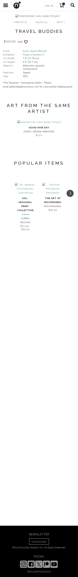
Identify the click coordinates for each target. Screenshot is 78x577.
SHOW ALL (42, 22)
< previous (20, 22)
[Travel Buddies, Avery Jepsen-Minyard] (37, 16)
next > (61, 22)
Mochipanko (52, 206)
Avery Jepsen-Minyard (34, 51)
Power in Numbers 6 (33, 54)
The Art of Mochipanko (52, 200)
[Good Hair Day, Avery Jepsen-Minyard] (39, 122)
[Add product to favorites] (26, 42)
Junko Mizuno (25, 220)
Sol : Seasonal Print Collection (25, 204)
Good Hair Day (39, 127)
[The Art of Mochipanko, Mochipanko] (52, 189)
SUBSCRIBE (39, 541)
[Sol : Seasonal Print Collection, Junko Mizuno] (25, 189)
